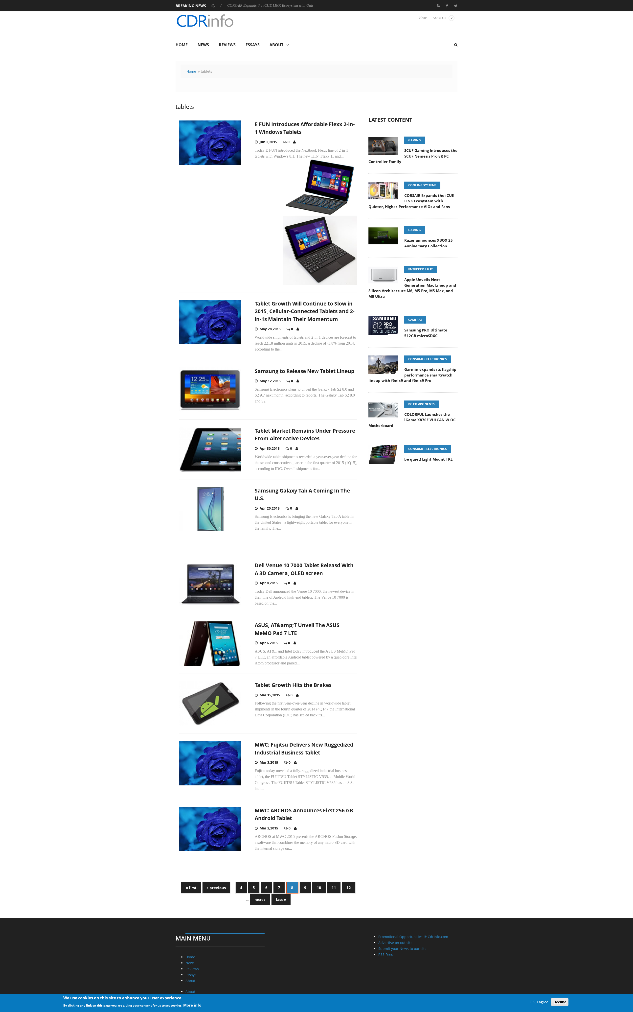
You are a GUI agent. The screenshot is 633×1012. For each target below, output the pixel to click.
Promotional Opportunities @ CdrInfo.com (413, 936)
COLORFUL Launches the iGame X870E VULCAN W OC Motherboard (412, 420)
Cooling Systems (422, 185)
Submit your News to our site (402, 948)
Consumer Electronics (427, 359)
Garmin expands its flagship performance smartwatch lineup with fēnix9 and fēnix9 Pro (412, 375)
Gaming (414, 140)
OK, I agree (539, 1001)
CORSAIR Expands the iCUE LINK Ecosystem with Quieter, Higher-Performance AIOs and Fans (273, 5)
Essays (253, 44)
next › (260, 899)
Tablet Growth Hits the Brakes (293, 685)
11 (334, 887)
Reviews (227, 44)
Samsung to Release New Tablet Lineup (304, 371)
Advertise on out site (395, 942)
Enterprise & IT (420, 269)
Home (423, 18)
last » (281, 899)
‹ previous (216, 887)
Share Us (439, 18)
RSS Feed (385, 954)
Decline (559, 1002)
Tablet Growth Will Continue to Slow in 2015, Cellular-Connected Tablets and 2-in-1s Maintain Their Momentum (305, 311)
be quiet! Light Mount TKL (428, 459)
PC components (421, 404)
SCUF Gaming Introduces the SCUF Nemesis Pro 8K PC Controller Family (412, 156)
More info (192, 1004)
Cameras (415, 320)
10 (319, 887)
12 (348, 887)
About (276, 44)
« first (191, 887)
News (203, 44)
